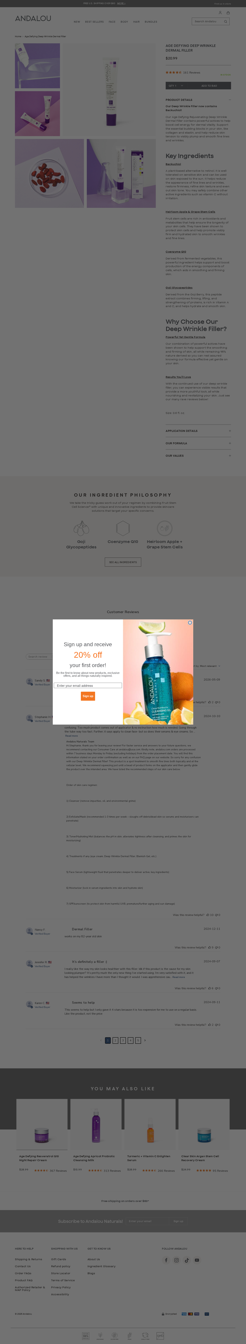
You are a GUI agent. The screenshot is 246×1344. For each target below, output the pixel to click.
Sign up (88, 696)
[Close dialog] (190, 622)
